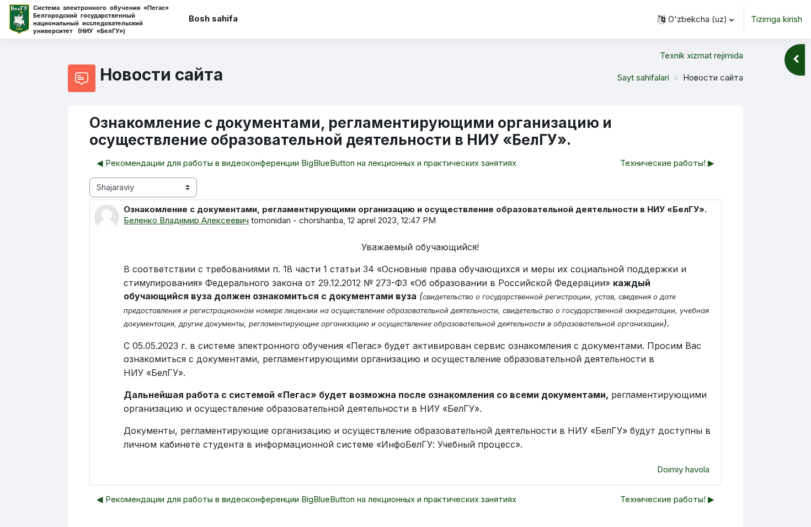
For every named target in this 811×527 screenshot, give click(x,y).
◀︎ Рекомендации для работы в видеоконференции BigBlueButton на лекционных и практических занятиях (306, 163)
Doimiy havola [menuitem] (683, 469)
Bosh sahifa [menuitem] (213, 18)
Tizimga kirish (776, 19)
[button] (695, 19)
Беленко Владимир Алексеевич (186, 220)
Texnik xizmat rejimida (701, 55)
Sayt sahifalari (643, 77)
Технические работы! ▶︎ (667, 163)
